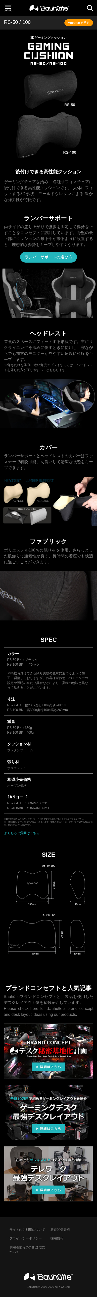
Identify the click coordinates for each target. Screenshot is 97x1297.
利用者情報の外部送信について (27, 1249)
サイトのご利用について (27, 1229)
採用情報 (56, 1238)
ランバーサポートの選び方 (48, 257)
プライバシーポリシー (25, 1238)
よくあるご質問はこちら (22, 833)
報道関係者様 (60, 1229)
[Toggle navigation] (8, 8)
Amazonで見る (79, 23)
